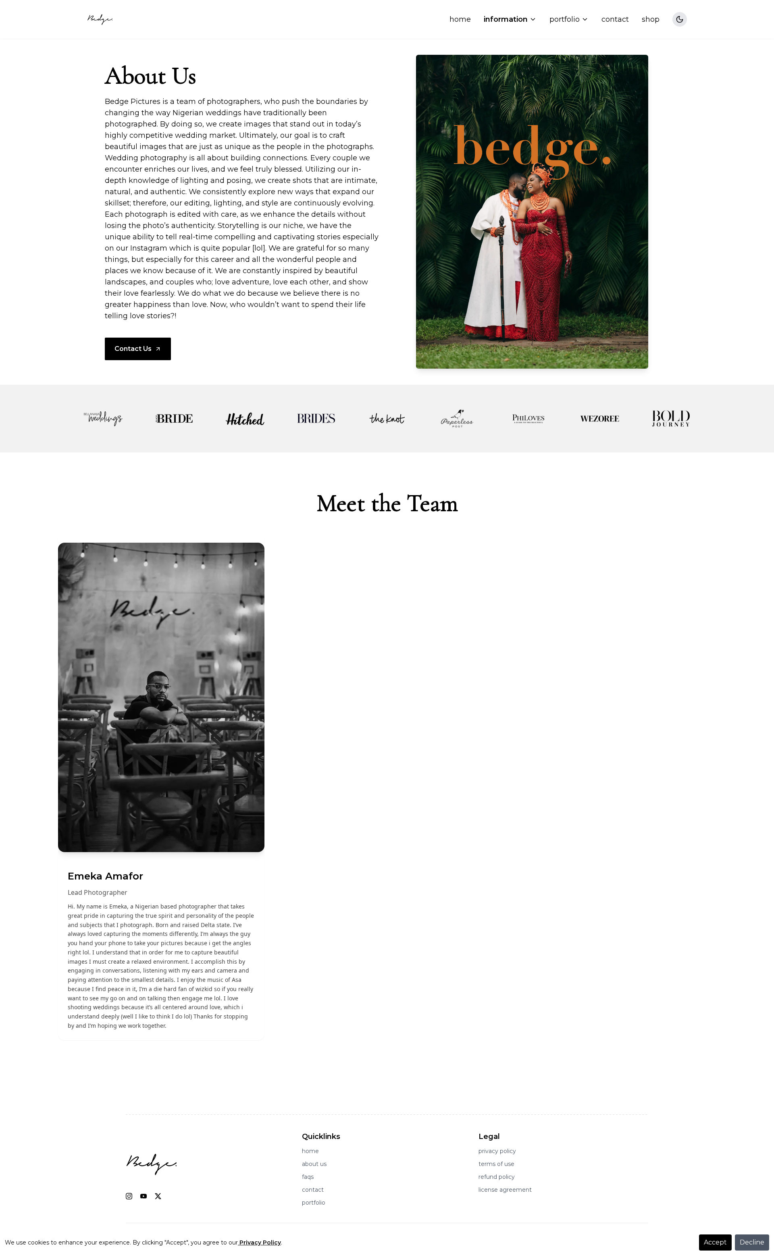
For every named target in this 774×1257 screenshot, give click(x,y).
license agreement (505, 1189)
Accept (715, 1242)
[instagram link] (129, 1196)
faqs (308, 1176)
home (460, 19)
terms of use (496, 1164)
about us (314, 1164)
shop (651, 19)
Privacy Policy (260, 1242)
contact (615, 19)
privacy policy (497, 1151)
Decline (752, 1242)
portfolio (313, 1202)
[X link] (158, 1196)
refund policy (497, 1176)
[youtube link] (143, 1196)
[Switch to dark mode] (679, 19)
